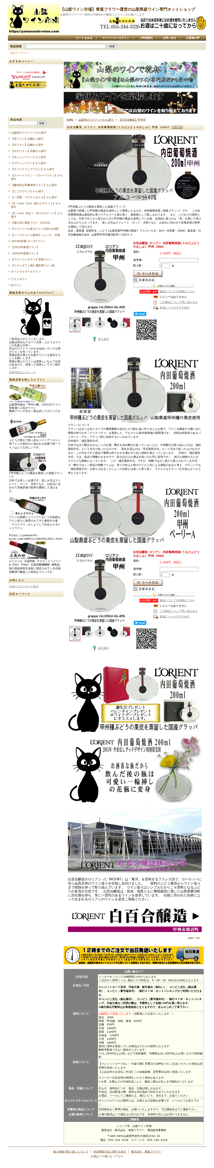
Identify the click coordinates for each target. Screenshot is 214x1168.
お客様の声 (193, 37)
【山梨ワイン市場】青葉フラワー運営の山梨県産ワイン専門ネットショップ (127, 9)
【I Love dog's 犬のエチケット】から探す (37, 215)
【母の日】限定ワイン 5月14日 (30, 222)
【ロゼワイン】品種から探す (28, 151)
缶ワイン (16, 285)
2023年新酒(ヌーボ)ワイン (28, 241)
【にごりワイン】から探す (27, 191)
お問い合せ (169, 37)
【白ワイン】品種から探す (27, 144)
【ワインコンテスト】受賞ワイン (31, 259)
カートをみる (84, 37)
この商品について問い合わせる (179, 302)
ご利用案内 (146, 37)
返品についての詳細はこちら (177, 291)
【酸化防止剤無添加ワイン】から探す (34, 185)
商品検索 (16, 46)
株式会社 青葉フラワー (146, 1151)
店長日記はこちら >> (22, 372)
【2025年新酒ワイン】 (25, 253)
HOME (70, 119)
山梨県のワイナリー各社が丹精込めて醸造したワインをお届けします (102, 14)
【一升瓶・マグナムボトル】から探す (34, 197)
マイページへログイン (115, 37)
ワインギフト (19, 279)
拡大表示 (103, 339)
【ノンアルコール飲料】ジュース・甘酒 (35, 235)
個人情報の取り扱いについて (70, 1151)
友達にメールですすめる (175, 307)
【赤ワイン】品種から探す (27, 138)
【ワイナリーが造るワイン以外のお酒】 (35, 228)
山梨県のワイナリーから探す (28, 132)
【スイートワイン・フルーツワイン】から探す (37, 177)
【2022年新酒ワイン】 (25, 247)
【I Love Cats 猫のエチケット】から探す (36, 205)
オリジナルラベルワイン (26, 271)
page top (194, 937)
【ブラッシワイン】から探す (28, 163)
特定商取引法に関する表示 (109, 1151)
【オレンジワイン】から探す (28, 157)
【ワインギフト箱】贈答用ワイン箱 (33, 265)
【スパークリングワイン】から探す (33, 169)
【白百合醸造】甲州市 (132, 119)
